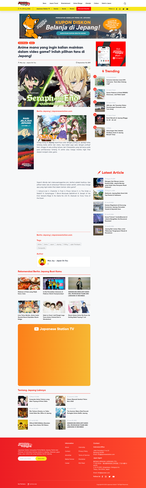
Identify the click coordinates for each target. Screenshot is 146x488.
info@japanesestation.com (106, 454)
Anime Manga (77, 3)
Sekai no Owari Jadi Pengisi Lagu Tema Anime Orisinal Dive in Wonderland (54, 317)
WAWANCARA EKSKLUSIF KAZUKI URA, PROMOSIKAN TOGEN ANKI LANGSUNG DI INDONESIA (78, 293)
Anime (32, 43)
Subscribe (41, 458)
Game (46, 244)
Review (72, 9)
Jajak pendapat (75, 244)
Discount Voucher (83, 9)
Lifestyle (88, 3)
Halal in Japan (106, 3)
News (44, 3)
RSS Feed (82, 463)
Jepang (58, 244)
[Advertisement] (63, 215)
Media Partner (69, 459)
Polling (66, 244)
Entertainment (65, 3)
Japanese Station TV (43, 9)
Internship (82, 447)
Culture (96, 3)
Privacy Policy (83, 451)
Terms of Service (84, 455)
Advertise (68, 455)
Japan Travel (53, 3)
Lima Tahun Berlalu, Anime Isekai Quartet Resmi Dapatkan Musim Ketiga (28, 317)
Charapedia (41, 248)
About (67, 447)
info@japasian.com (104, 473)
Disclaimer (82, 459)
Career (67, 463)
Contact (67, 451)
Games (56, 9)
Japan (52, 244)
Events (64, 9)
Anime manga (23, 43)
